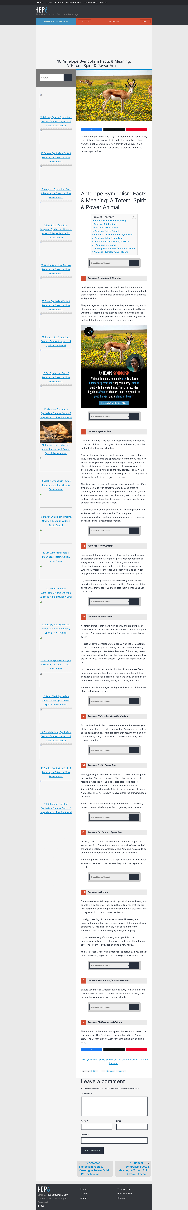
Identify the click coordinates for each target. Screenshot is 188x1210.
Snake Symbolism (108, 1059)
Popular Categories (56, 21)
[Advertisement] (94, 41)
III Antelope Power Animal (105, 227)
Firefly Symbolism (128, 1059)
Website (85, 1135)
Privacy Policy (73, 2)
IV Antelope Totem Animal (105, 231)
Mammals (122, 1071)
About (49, 2)
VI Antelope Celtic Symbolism (107, 238)
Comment (86, 1094)
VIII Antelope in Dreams (104, 245)
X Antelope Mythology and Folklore (110, 252)
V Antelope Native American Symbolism (112, 234)
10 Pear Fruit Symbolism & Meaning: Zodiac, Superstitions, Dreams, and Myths (56, 852)
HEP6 (93, 1071)
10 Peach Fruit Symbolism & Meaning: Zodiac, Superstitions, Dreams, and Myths (56, 866)
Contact (59, 2)
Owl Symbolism (89, 1059)
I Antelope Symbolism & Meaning (109, 220)
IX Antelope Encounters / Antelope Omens (113, 248)
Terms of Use (90, 2)
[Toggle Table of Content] (132, 217)
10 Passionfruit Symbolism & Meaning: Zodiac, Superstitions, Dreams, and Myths (56, 880)
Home (40, 2)
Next (145, 21)
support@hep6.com (58, 1195)
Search (103, 2)
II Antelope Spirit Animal (104, 224)
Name (84, 1121)
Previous (85, 21)
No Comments (109, 1071)
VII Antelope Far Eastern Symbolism (110, 241)
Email (119, 1121)
